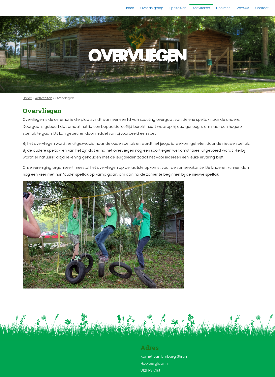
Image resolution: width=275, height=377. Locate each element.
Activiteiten (43, 98)
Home (27, 98)
